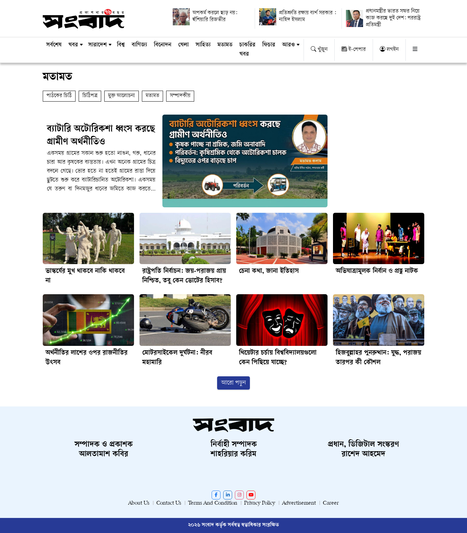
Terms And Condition (212, 503)
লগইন (392, 50)
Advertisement (299, 503)
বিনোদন (162, 45)
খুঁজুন (322, 50)
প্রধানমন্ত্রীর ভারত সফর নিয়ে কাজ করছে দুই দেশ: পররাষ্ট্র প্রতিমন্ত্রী (393, 18)
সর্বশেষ (54, 45)
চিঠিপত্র (89, 96)
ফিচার (268, 45)
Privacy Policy (259, 503)
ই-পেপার (356, 50)
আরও (288, 45)
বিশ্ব (121, 45)
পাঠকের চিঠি (59, 96)
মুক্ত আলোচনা (121, 96)
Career (331, 503)
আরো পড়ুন (233, 383)
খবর (73, 45)
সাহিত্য (203, 45)
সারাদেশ (97, 45)
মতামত (224, 45)
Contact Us (168, 503)
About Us (138, 503)
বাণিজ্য (139, 45)
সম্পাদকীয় (180, 96)
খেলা (183, 45)
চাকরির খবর (247, 50)
